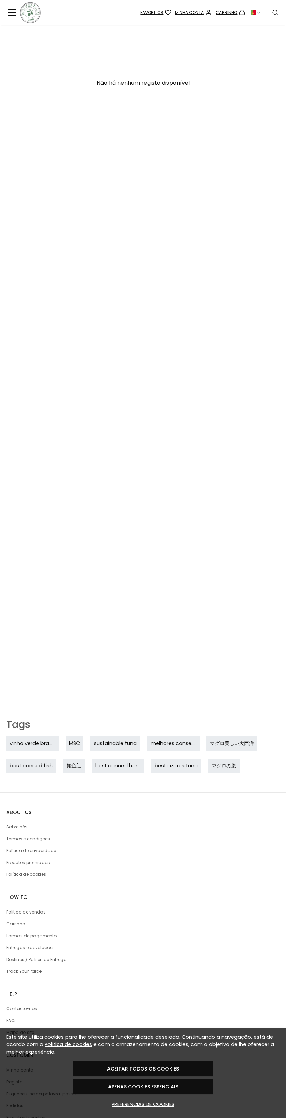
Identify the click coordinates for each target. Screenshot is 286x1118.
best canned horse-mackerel (132, 765)
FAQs (11, 1020)
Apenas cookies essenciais (143, 1086)
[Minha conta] (193, 12)
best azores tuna (176, 765)
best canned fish (31, 765)
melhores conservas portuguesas (193, 743)
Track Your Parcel (24, 971)
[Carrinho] (230, 12)
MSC (74, 743)
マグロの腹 (224, 765)
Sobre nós (17, 827)
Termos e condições (28, 839)
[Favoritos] (155, 12)
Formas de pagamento (31, 936)
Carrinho (15, 924)
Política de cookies (68, 1044)
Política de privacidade (31, 851)
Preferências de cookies (143, 1104)
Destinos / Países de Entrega (36, 959)
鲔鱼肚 (74, 765)
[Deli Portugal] (44, 12)
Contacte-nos (21, 1009)
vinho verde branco (34, 743)
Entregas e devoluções (30, 948)
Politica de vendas (26, 912)
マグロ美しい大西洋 (232, 743)
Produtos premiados (28, 862)
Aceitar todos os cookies (143, 1068)
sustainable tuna (115, 743)
